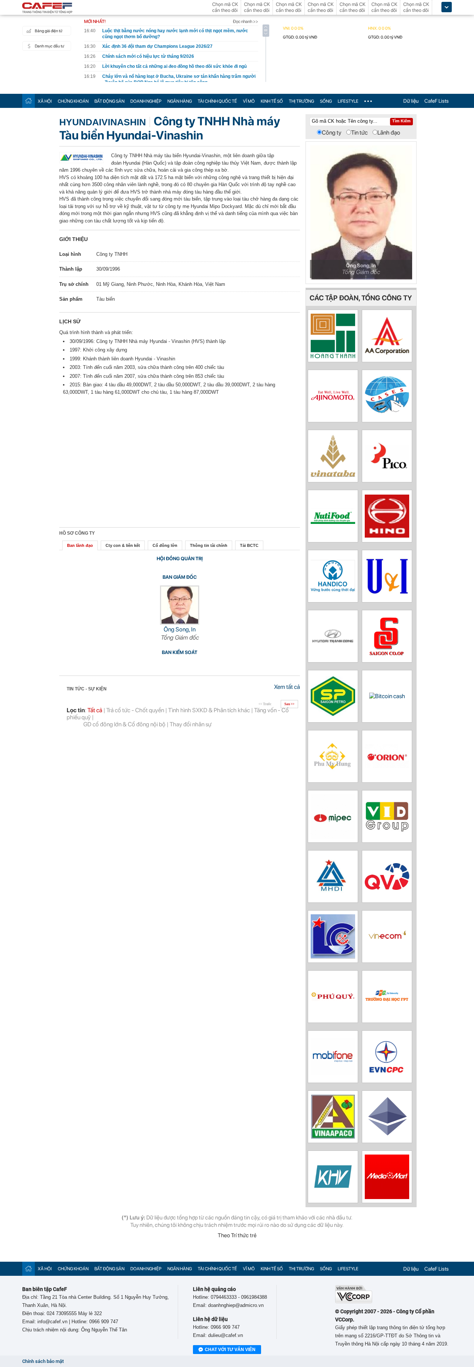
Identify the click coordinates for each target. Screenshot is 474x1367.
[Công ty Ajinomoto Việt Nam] (333, 408)
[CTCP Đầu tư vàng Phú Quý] (333, 1001)
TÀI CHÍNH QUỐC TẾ (217, 101)
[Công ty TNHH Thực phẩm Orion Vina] (387, 766)
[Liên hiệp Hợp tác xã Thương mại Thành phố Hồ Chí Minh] (387, 653)
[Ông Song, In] (179, 622)
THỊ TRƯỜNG (301, 101)
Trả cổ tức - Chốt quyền (135, 710)
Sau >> (289, 704)
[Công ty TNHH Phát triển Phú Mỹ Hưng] (333, 770)
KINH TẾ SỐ (272, 101)
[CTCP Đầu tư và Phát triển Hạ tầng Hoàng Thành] (333, 356)
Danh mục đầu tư (49, 46)
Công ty (331, 132)
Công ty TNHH (111, 254)
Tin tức (359, 132)
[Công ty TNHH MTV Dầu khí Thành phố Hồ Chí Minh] (333, 713)
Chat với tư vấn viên (230, 1349)
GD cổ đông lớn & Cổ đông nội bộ (124, 724)
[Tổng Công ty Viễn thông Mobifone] (333, 1073)
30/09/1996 (108, 269)
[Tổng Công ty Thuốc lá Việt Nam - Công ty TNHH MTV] (333, 474)
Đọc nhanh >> (245, 21)
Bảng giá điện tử (48, 31)
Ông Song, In (180, 629)
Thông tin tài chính (208, 545)
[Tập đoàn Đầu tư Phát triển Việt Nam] (387, 829)
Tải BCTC (249, 545)
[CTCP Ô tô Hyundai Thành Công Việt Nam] (333, 643)
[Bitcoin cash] (387, 696)
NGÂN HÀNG (179, 101)
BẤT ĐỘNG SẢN (109, 101)
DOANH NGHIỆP (145, 101)
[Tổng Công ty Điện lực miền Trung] (387, 1071)
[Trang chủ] (28, 100)
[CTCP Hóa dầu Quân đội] (333, 836)
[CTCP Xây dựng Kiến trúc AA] (387, 352)
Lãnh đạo (388, 132)
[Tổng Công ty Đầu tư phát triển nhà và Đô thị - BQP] (333, 890)
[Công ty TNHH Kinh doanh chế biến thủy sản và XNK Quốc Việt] (387, 887)
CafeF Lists (436, 101)
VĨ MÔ (249, 101)
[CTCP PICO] (387, 471)
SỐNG (326, 101)
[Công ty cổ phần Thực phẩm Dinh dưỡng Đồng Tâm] (333, 521)
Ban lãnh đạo (80, 545)
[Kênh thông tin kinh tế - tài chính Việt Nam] (47, 8)
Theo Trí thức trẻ (237, 1235)
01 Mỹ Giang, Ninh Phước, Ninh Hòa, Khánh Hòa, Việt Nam (160, 284)
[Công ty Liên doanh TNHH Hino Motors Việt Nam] (387, 535)
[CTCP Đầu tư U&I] (387, 596)
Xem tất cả (287, 686)
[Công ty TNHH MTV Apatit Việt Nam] (333, 1136)
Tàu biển (105, 299)
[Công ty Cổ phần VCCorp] (353, 1301)
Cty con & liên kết (123, 545)
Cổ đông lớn (165, 545)
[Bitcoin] (387, 1136)
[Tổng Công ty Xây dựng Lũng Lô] (333, 956)
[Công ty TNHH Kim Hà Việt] (333, 1191)
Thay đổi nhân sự (190, 724)
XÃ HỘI (45, 101)
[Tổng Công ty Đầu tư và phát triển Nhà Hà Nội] (333, 590)
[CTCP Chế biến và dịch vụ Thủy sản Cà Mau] (387, 413)
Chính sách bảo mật (43, 1361)
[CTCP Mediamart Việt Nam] (387, 1197)
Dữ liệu (410, 101)
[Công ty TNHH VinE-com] (387, 956)
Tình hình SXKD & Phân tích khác (209, 710)
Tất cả (94, 710)
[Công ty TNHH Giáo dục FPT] (387, 1000)
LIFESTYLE (348, 101)
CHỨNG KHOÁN (73, 101)
